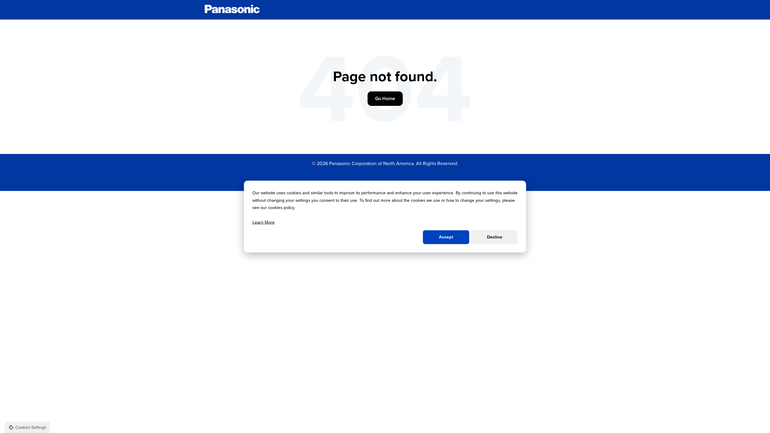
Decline (494, 237)
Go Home (385, 98)
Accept (446, 237)
